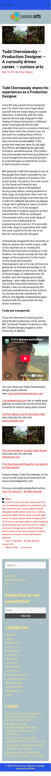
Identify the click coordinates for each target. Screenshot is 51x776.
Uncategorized (13, 690)
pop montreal (23, 525)
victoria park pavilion (31, 534)
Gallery (8, 499)
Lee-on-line (11, 662)
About (8, 583)
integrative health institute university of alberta (23, 512)
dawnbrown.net (10, 456)
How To (9, 646)
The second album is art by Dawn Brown (24, 450)
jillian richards (19, 515)
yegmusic (6, 537)
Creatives (10, 575)
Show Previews (13, 682)
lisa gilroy (13, 518)
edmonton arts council (17, 508)
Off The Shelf (12, 666)
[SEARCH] (48, 5)
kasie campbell (33, 515)
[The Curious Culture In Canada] (25, 16)
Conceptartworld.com (14, 400)
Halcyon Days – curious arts (18, 547)
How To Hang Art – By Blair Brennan (22, 491)
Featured (10, 634)
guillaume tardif (36, 508)
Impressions (12, 650)
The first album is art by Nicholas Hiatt (23, 414)
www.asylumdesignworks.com (25, 393)
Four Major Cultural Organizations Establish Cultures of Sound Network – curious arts (23, 717)
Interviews (11, 658)
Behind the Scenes (15, 579)
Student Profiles (14, 686)
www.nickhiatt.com (13, 420)
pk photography (9, 525)
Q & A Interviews (14, 678)
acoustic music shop (15, 502)
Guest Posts (12, 642)
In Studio (10, 654)
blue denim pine (33, 502)
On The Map (11, 670)
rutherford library (35, 528)
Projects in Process (16, 674)
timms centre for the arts (14, 531)
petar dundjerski (40, 521)
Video (8, 694)
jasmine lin (7, 515)
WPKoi (31, 768)
